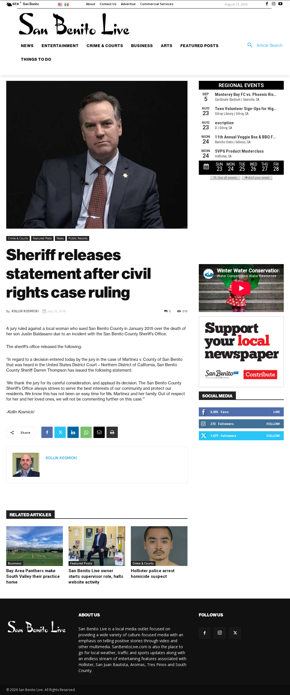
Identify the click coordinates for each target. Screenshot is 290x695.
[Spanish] (67, 4)
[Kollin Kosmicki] (26, 465)
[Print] (112, 432)
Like (276, 412)
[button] (263, 45)
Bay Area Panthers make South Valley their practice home (33, 576)
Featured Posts (42, 238)
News (60, 238)
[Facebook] (267, 4)
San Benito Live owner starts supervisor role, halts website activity (96, 576)
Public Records (78, 238)
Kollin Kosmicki (25, 311)
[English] (61, 4)
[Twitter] (60, 432)
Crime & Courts (18, 238)
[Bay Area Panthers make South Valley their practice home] (34, 546)
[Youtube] (280, 4)
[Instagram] (273, 4)
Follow (273, 424)
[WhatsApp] (86, 432)
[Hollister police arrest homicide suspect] (159, 546)
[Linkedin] (73, 432)
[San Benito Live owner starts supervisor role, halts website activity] (97, 546)
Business (15, 563)
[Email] (99, 432)
